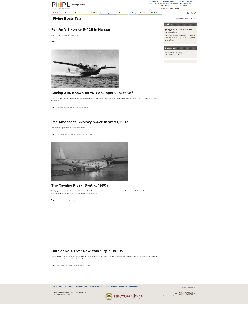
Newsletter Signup (187, 1)
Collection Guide (81, 287)
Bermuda (67, 200)
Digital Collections (95, 287)
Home (177, 18)
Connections (133, 287)
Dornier (70, 265)
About (106, 287)
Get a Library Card (167, 1)
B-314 (57, 107)
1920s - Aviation (60, 265)
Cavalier (72, 200)
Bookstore (123, 287)
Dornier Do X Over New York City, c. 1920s (87, 251)
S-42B (72, 41)
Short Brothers (87, 200)
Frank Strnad (83, 265)
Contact (114, 287)
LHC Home (68, 287)
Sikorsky (77, 41)
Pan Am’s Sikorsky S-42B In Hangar (80, 29)
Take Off (86, 107)
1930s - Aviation (60, 134)
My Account (153, 1)
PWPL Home (57, 287)
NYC (89, 265)
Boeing (61, 107)
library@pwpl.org (185, 4)
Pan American (66, 41)
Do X (66, 265)
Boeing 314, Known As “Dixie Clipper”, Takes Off (92, 93)
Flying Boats (59, 41)
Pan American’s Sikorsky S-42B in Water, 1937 (89, 122)
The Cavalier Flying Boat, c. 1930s (79, 185)
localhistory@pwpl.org (175, 53)
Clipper (66, 107)
